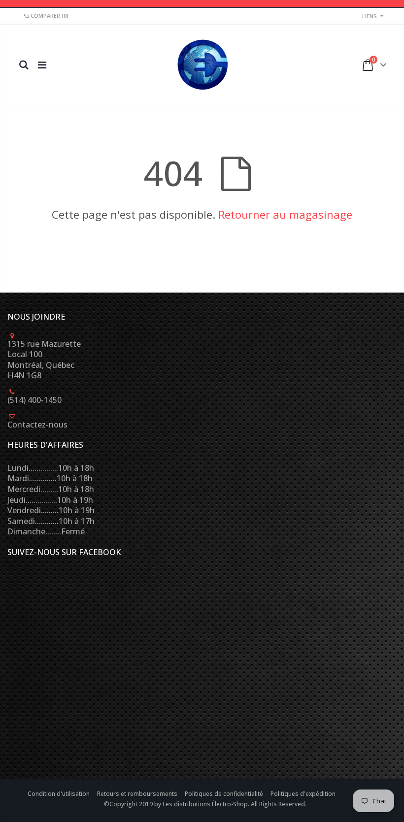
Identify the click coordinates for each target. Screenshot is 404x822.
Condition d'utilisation (59, 793)
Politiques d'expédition (303, 793)
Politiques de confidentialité (225, 793)
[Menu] (42, 64)
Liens (369, 16)
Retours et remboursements (138, 793)
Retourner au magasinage (285, 214)
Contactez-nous (37, 424)
